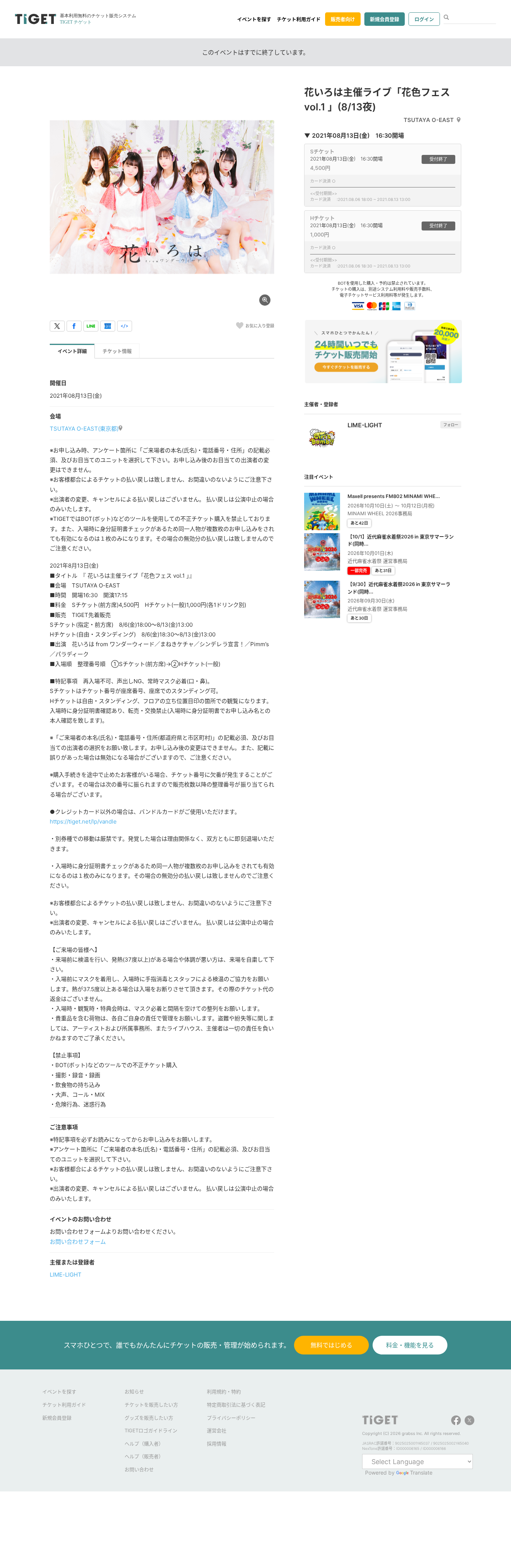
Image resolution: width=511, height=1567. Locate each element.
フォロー (450, 424)
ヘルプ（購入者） (144, 1444)
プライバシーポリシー (231, 1418)
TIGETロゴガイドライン (151, 1430)
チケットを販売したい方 (151, 1405)
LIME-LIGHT (66, 1274)
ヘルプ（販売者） (144, 1456)
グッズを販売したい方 (149, 1418)
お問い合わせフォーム (78, 1241)
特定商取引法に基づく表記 (236, 1405)
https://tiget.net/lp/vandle (83, 821)
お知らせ (134, 1392)
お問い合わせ (139, 1469)
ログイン (424, 19)
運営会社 (216, 1430)
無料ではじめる (331, 1345)
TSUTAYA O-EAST (429, 119)
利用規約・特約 (224, 1392)
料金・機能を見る (410, 1345)
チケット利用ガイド (299, 19)
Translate (421, 1472)
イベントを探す (254, 19)
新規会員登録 (384, 19)
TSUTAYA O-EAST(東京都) (84, 428)
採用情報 (216, 1444)
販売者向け (343, 19)
